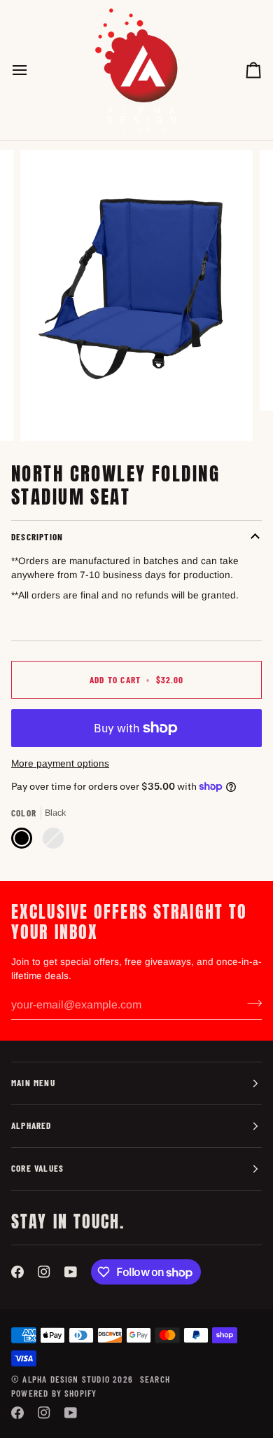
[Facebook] (17, 1272)
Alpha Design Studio (66, 1379)
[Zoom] (46, 414)
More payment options (60, 763)
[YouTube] (70, 1272)
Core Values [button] (37, 1168)
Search (155, 1379)
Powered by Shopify (54, 1393)
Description (37, 536)
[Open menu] (32, 70)
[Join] (250, 1003)
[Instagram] (44, 1272)
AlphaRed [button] (31, 1125)
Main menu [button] (33, 1082)
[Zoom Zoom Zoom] (136, 295)
